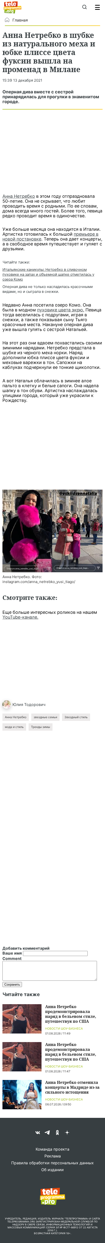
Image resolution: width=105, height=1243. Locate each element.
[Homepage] (12, 7)
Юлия (17, 704)
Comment (11, 958)
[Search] (84, 7)
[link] (52, 531)
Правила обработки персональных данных (52, 1162)
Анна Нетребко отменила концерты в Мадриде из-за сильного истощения (72, 1087)
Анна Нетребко (18, 196)
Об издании (52, 1169)
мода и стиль (14, 727)
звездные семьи (45, 717)
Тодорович (34, 704)
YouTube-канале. (20, 617)
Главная (20, 20)
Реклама (52, 1156)
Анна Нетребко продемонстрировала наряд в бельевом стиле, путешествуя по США (70, 1014)
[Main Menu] (97, 7)
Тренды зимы (40, 727)
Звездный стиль (76, 717)
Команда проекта (52, 1149)
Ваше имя (12, 953)
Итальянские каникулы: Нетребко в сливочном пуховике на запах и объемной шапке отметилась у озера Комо (48, 274)
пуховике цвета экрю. (60, 309)
